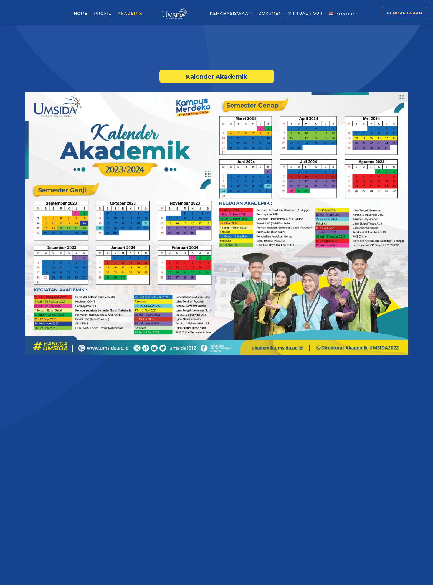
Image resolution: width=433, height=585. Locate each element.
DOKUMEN (270, 13)
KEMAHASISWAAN (231, 13)
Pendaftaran (404, 13)
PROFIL (102, 13)
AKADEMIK (130, 13)
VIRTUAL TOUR (305, 13)
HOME (80, 13)
